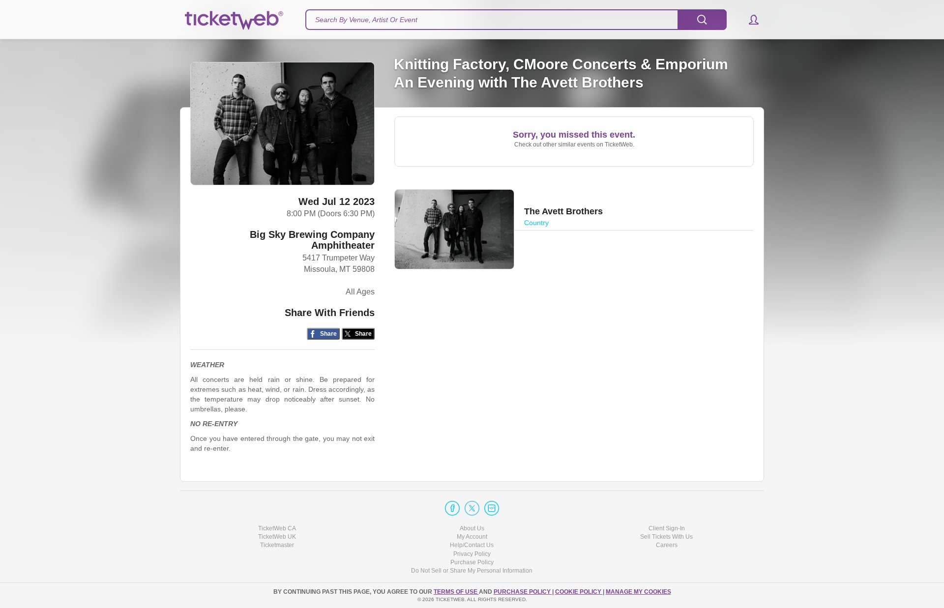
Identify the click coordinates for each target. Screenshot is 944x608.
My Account (472, 536)
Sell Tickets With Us (666, 536)
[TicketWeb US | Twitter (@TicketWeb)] (472, 508)
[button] (749, 19)
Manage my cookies (638, 591)
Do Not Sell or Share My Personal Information (471, 570)
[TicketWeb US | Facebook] (452, 508)
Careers (667, 545)
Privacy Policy (472, 553)
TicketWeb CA (277, 528)
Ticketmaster (277, 545)
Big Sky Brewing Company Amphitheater (312, 240)
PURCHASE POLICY (523, 591)
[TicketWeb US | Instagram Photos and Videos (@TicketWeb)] (491, 508)
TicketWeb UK (277, 536)
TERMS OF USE (456, 591)
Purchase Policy (472, 562)
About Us (472, 528)
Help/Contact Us (472, 545)
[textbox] (516, 19)
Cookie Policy (579, 591)
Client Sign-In (667, 528)
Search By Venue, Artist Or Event (366, 20)
